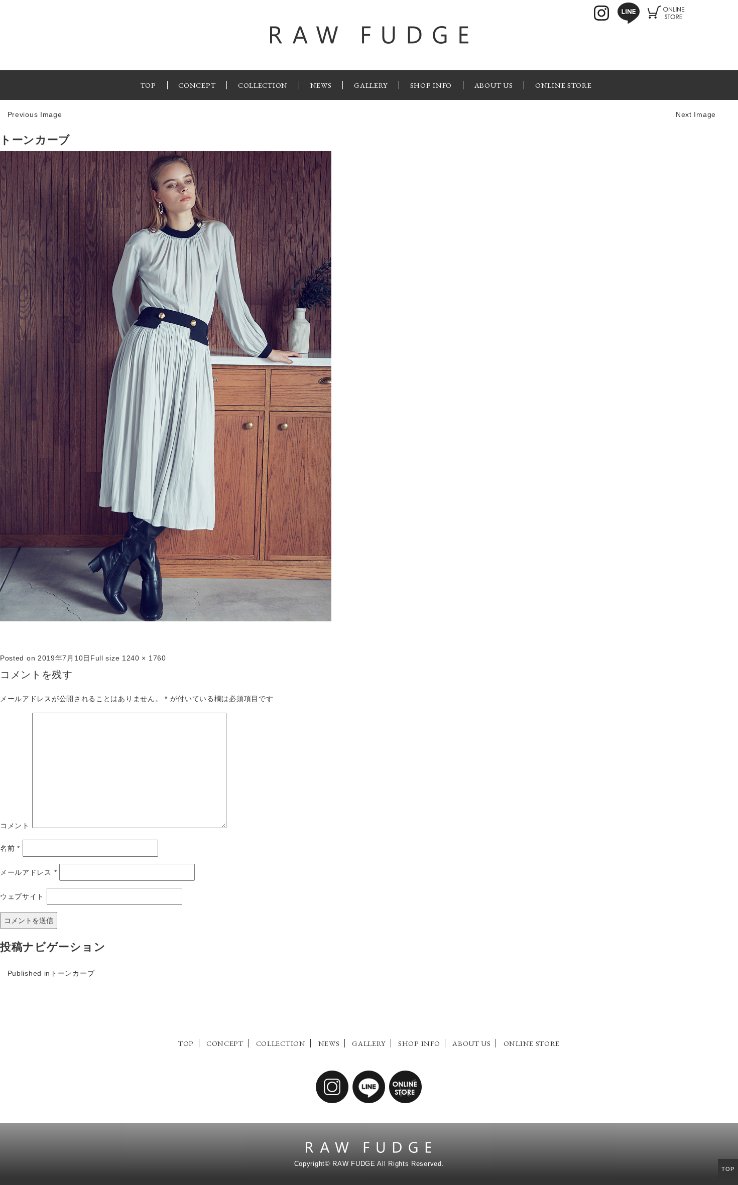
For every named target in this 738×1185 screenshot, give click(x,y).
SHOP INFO (431, 85)
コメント (15, 826)
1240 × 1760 (144, 658)
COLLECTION (263, 85)
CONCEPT (196, 85)
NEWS (321, 85)
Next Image (696, 114)
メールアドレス (28, 872)
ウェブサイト (22, 896)
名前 (10, 848)
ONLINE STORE (563, 85)
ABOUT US (493, 85)
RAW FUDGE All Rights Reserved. (388, 1163)
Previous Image (35, 114)
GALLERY (371, 85)
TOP (148, 85)
